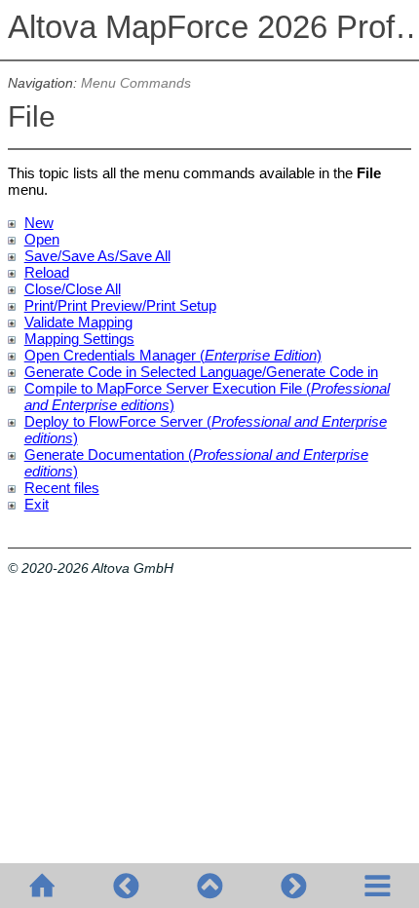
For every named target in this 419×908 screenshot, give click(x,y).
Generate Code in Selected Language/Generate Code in (201, 371)
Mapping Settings (79, 338)
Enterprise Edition (261, 355)
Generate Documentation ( (108, 454)
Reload (46, 272)
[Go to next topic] (293, 885)
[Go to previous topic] (126, 885)
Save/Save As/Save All (97, 255)
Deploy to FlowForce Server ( (117, 421)
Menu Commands (136, 83)
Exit (36, 504)
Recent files (61, 487)
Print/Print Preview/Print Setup (120, 305)
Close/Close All (72, 289)
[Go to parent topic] (209, 885)
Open (41, 239)
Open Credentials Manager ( (114, 355)
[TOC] (377, 885)
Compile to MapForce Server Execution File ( (167, 388)
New (39, 222)
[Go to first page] (42, 885)
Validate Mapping (78, 322)
